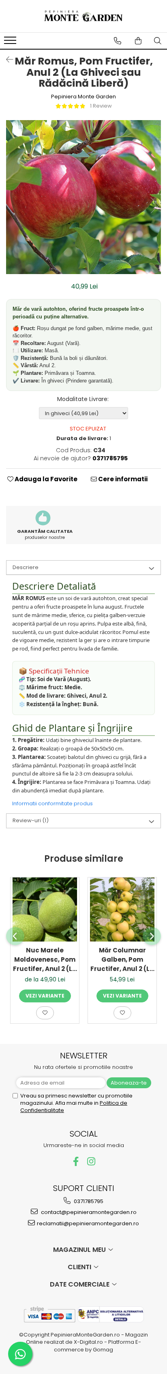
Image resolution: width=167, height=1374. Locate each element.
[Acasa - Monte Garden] (83, 16)
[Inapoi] (6, 59)
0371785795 (88, 1201)
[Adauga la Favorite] (45, 1012)
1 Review (101, 106)
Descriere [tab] (26, 567)
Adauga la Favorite (45, 479)
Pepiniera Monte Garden (83, 96)
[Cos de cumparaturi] (138, 41)
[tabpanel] (83, 197)
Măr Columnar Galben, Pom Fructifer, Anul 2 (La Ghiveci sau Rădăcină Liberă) (122, 959)
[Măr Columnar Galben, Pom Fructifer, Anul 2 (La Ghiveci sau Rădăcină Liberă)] (122, 909)
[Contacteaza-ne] (117, 41)
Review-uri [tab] (31, 820)
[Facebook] (76, 1161)
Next (154, 205)
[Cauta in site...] (157, 41)
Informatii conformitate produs (52, 803)
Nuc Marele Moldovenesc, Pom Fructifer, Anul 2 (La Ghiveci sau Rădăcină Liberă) (45, 959)
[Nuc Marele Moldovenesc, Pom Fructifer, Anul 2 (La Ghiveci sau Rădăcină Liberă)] (45, 909)
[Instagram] (91, 1161)
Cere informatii (122, 479)
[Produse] (11, 43)
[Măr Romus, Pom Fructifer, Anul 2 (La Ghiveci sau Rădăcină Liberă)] (83, 197)
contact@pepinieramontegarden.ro (88, 1212)
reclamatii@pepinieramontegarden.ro (88, 1223)
